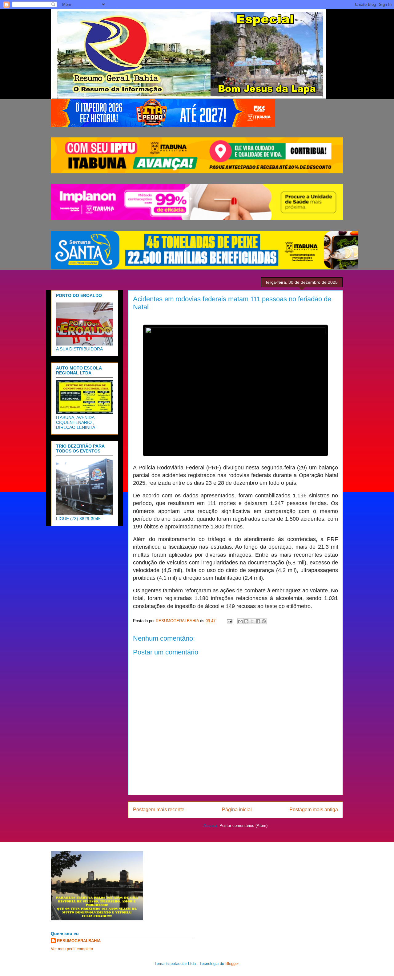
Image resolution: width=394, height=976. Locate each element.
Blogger (232, 963)
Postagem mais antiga (313, 809)
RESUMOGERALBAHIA (79, 940)
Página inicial (237, 809)
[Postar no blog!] (246, 621)
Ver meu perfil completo (72, 948)
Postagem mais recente (158, 809)
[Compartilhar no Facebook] (258, 621)
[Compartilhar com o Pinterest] (264, 621)
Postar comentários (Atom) (243, 825)
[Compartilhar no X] (252, 621)
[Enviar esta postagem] (229, 620)
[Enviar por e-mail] (240, 621)
